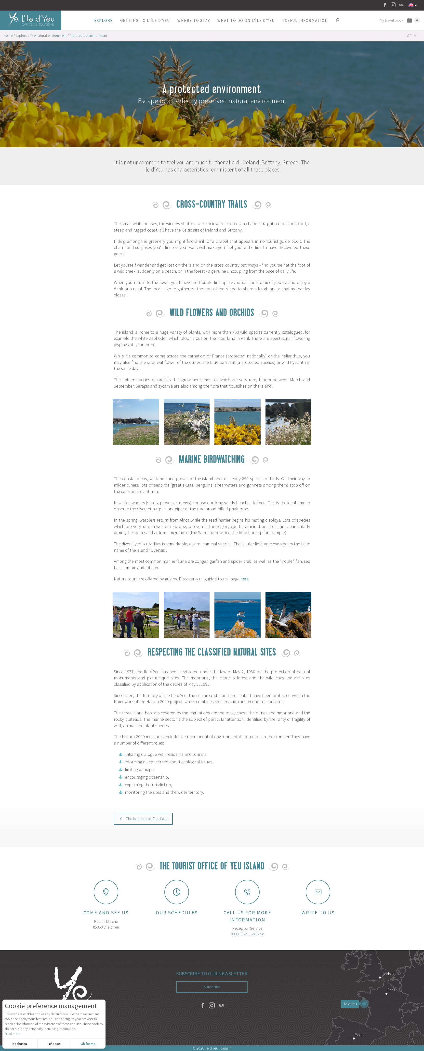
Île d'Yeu (350, 1003)
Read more (12, 1033)
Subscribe (212, 986)
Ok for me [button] (88, 1043)
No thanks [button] (20, 1043)
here (244, 579)
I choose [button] (54, 1043)
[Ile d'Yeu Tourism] (70, 998)
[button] (104, 20)
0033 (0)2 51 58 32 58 (247, 933)
